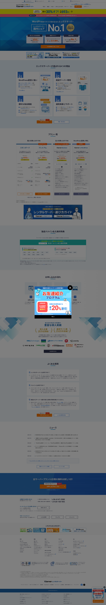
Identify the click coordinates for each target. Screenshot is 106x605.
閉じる (70, 287)
